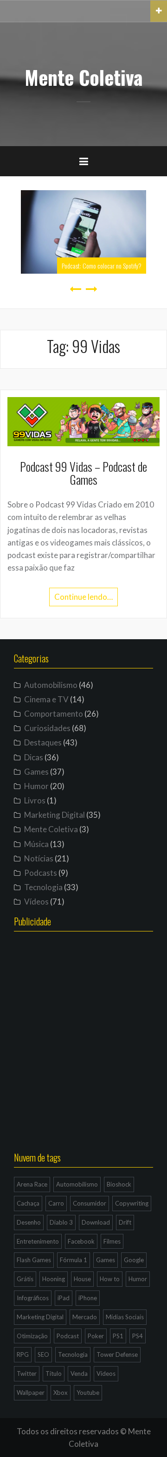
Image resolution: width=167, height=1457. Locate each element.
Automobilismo (50, 685)
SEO (43, 1354)
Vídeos (36, 901)
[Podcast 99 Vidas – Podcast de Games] (83, 420)
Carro (56, 1203)
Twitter (27, 1373)
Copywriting (131, 1203)
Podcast (68, 1336)
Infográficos (33, 1298)
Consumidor (89, 1203)
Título (53, 1373)
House (82, 1279)
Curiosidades (47, 728)
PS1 (118, 1336)
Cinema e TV (46, 699)
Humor (36, 786)
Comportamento (53, 714)
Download (96, 1222)
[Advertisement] (83, 1049)
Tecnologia (43, 887)
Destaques (43, 742)
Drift (125, 1222)
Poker (96, 1336)
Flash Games (34, 1260)
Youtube (88, 1392)
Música (36, 844)
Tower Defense (117, 1354)
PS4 (137, 1336)
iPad (64, 1298)
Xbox (60, 1392)
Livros (34, 800)
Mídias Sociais (125, 1317)
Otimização (32, 1336)
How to (110, 1279)
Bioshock (119, 1184)
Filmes (112, 1241)
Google (134, 1260)
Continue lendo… (83, 597)
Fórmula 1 (73, 1260)
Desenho (29, 1222)
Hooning (53, 1279)
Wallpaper (31, 1392)
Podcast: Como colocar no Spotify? (101, 265)
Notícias (38, 858)
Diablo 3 (61, 1222)
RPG (23, 1354)
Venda (79, 1373)
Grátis (25, 1279)
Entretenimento (38, 1241)
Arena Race (32, 1184)
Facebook (81, 1241)
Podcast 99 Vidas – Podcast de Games (83, 473)
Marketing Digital (54, 815)
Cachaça (28, 1203)
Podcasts (40, 873)
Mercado (84, 1317)
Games (36, 772)
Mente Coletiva (84, 77)
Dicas (33, 757)
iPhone (87, 1298)
